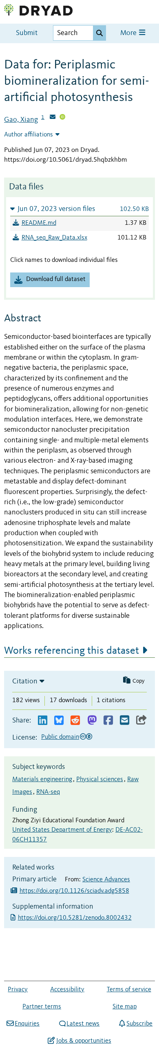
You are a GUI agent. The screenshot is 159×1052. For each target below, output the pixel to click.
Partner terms (41, 1007)
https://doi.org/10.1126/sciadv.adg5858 (74, 891)
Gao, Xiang (21, 119)
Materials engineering (42, 779)
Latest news (82, 1024)
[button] (79, 208)
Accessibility (67, 989)
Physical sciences (99, 779)
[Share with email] (124, 721)
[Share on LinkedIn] (42, 721)
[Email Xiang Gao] (52, 118)
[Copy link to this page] (141, 720)
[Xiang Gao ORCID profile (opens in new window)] (62, 118)
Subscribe (139, 1024)
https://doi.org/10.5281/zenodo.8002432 (76, 918)
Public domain (60, 737)
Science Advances (106, 879)
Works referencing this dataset (71, 651)
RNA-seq (48, 792)
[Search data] (99, 33)
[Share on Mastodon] (92, 721)
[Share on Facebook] (108, 721)
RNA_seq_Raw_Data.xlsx (54, 238)
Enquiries (27, 1024)
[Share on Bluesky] (59, 721)
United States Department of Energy (62, 830)
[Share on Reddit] (75, 721)
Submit (27, 33)
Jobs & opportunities (83, 1041)
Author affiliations (28, 135)
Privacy (18, 989)
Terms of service (129, 989)
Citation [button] (25, 681)
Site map (125, 1007)
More (129, 33)
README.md (39, 223)
